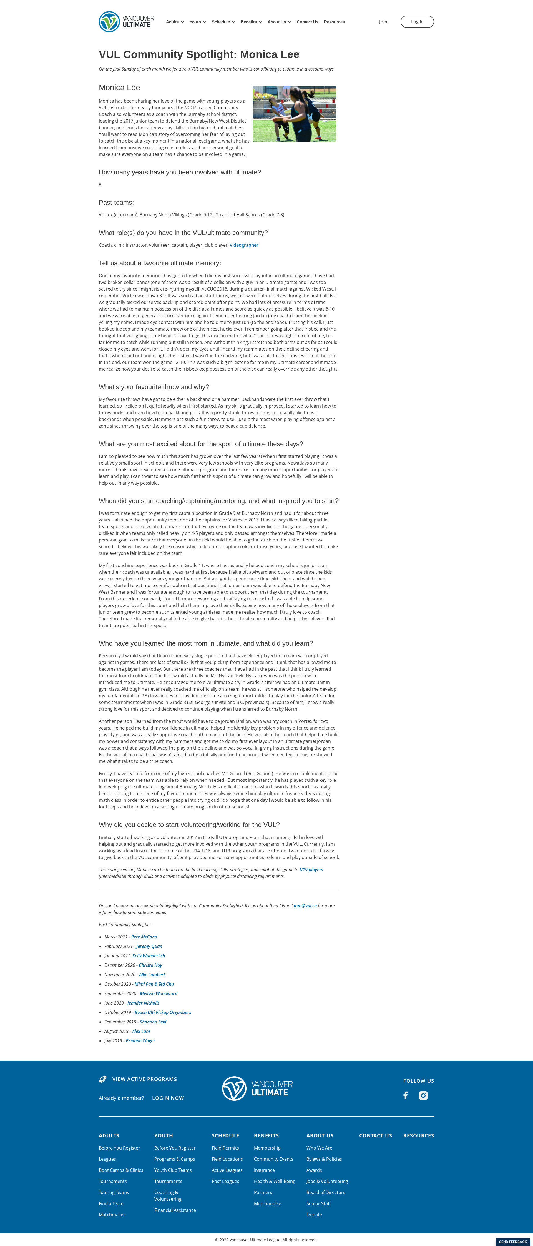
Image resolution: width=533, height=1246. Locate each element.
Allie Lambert (152, 975)
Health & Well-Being (274, 1181)
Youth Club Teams (173, 1170)
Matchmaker (112, 1215)
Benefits (249, 22)
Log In (417, 22)
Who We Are (319, 1148)
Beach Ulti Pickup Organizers (163, 1012)
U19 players (311, 870)
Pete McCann (144, 937)
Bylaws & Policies (324, 1159)
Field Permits (225, 1148)
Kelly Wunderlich (148, 956)
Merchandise (267, 1203)
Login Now (168, 1098)
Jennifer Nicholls (143, 1003)
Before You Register (119, 1148)
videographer (244, 245)
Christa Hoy (150, 965)
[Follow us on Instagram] (423, 1095)
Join (383, 22)
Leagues (107, 1159)
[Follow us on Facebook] (405, 1095)
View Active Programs (144, 1079)
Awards (314, 1170)
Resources (334, 22)
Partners (263, 1192)
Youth (195, 22)
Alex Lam (141, 1031)
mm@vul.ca (305, 906)
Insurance (264, 1170)
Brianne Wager (140, 1041)
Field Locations (227, 1159)
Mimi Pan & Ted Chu (154, 984)
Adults (172, 22)
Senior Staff (318, 1203)
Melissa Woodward (158, 993)
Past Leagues (225, 1181)
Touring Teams (114, 1192)
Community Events (273, 1159)
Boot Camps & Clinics (121, 1170)
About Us (277, 22)
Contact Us (307, 22)
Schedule (221, 22)
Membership (267, 1148)
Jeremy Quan (149, 946)
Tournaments (113, 1181)
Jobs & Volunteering (327, 1181)
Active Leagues (227, 1170)
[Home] (266, 1088)
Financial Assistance (175, 1210)
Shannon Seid (153, 1022)
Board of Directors (325, 1192)
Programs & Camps (174, 1159)
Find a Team (111, 1203)
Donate (314, 1215)
